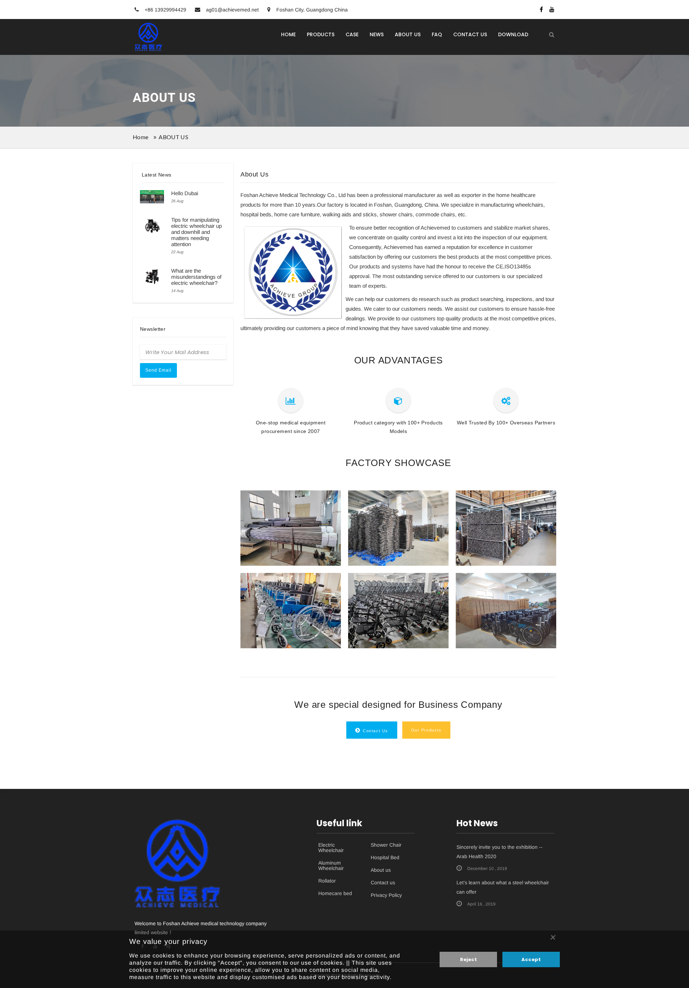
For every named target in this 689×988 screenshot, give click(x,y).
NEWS (377, 34)
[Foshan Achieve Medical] (148, 36)
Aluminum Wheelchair (331, 865)
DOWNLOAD (513, 34)
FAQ (437, 34)
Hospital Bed (385, 857)
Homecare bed (335, 893)
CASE (352, 34)
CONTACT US (470, 34)
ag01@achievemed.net (232, 10)
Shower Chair (386, 845)
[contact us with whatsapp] (2, 794)
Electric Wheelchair (331, 847)
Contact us (383, 882)
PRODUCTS (320, 34)
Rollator (327, 881)
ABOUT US (408, 34)
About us (381, 870)
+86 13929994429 (164, 10)
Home (140, 137)
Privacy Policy (386, 895)
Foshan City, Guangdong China (311, 10)
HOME (288, 34)
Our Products (426, 730)
